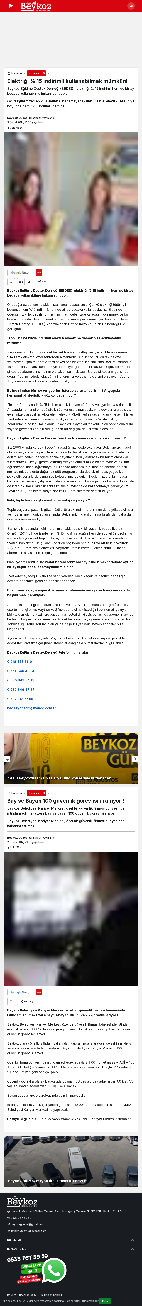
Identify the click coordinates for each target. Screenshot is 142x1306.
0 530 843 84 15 (20, 680)
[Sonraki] (135, 759)
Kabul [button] (105, 1301)
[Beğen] (11, 281)
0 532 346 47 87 (21, 689)
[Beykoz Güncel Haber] (36, 5)
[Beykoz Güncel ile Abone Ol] (39, 272)
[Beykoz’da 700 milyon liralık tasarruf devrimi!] (71, 1161)
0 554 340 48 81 (20, 671)
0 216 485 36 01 (20, 662)
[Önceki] (7, 759)
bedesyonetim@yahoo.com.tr (31, 708)
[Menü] (11, 6)
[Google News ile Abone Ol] (20, 272)
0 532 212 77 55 (20, 699)
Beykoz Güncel (17, 118)
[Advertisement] (71, 40)
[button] (131, 6)
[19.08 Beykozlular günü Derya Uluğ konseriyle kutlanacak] (71, 758)
